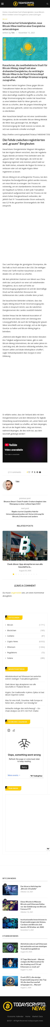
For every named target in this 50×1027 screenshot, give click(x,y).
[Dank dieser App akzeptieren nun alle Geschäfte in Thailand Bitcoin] (25, 545)
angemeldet (16, 592)
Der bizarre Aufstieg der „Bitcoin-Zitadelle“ (31, 887)
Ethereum (26, 647)
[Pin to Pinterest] (37, 472)
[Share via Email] (40, 472)
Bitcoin (26, 625)
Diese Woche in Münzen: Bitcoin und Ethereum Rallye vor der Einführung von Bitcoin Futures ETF (33, 905)
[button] (5, 553)
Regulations (26, 652)
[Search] (47, 3)
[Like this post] (29, 472)
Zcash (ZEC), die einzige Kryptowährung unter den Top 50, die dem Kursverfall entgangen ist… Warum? (33, 981)
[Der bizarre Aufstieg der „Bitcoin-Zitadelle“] (10, 890)
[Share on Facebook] (32, 472)
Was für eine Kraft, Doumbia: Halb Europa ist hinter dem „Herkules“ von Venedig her (23, 701)
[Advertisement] (25, 234)
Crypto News (26, 641)
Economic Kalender (15, 1016)
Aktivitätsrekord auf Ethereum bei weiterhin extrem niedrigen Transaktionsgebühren (23, 677)
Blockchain (26, 630)
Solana (26, 658)
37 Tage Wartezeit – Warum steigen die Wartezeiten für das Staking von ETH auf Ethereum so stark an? (32, 963)
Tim (12, 32)
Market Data (37, 1016)
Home (5, 12)
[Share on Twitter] (35, 472)
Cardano (26, 636)
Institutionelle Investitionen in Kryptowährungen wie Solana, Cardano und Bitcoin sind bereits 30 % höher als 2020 (34, 923)
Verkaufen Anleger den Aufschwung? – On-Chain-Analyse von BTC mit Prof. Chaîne (23, 709)
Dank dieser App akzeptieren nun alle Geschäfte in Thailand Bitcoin (20, 685)
